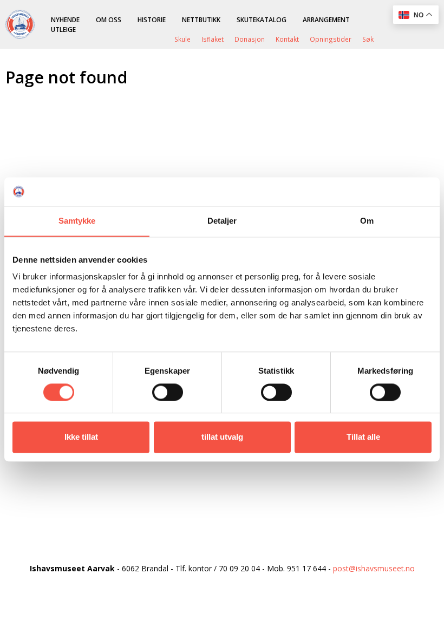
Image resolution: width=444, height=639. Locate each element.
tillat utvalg (222, 437)
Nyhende (65, 19)
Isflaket (212, 39)
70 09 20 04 (239, 568)
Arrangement (326, 19)
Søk (368, 39)
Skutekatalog (261, 19)
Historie (152, 19)
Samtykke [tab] (77, 220)
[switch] (167, 392)
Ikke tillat (81, 437)
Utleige (63, 29)
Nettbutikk (201, 19)
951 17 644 (306, 568)
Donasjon (249, 39)
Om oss (108, 19)
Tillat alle (363, 437)
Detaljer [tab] (222, 220)
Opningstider (330, 39)
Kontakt (287, 39)
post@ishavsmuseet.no (374, 568)
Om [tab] (367, 220)
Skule (182, 39)
